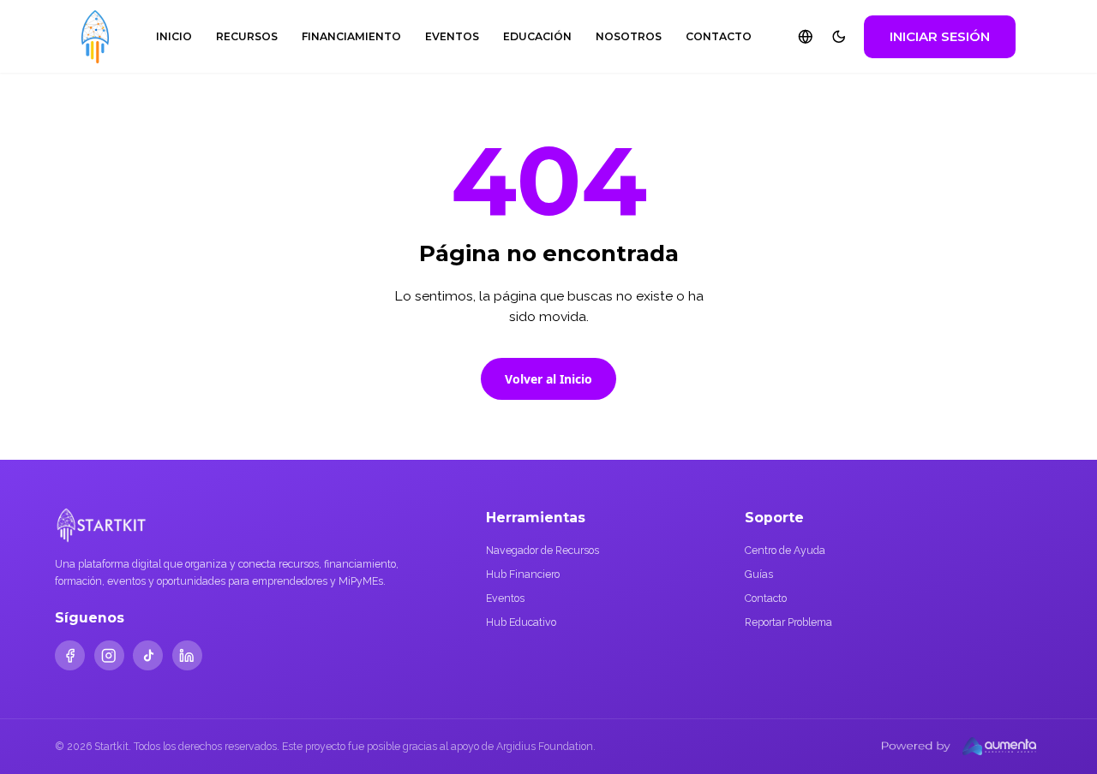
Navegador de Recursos (542, 550)
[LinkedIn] (187, 655)
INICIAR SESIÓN (940, 36)
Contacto (766, 598)
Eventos (505, 598)
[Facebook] (70, 655)
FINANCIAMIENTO (351, 36)
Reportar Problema (788, 622)
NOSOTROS (629, 36)
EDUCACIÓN (537, 36)
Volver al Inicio (548, 379)
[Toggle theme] (839, 37)
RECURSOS (247, 36)
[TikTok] (148, 655)
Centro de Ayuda (785, 550)
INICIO (174, 36)
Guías (759, 574)
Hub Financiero (523, 574)
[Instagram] (109, 655)
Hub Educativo (521, 622)
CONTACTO (719, 36)
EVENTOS (452, 36)
